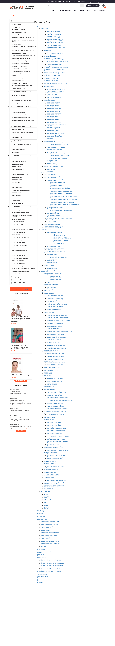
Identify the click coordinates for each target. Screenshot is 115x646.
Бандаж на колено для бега (54, 301)
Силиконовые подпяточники (54, 380)
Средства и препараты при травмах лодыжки (52, 570)
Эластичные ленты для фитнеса (55, 232)
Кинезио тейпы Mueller (52, 128)
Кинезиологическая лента (53, 127)
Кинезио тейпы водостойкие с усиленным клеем (56, 67)
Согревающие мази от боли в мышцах (60, 198)
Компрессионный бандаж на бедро (56, 353)
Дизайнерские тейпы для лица (54, 45)
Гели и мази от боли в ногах (54, 425)
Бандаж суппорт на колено (54, 309)
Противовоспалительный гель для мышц (57, 450)
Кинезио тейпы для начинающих (52, 58)
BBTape (46, 494)
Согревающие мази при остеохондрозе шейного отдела (64, 204)
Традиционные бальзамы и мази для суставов (55, 411)
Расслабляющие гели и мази (51, 453)
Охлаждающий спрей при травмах (59, 144)
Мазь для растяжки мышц (53, 442)
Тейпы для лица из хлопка (53, 31)
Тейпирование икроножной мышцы (50, 541)
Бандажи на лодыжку (49, 369)
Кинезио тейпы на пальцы (53, 111)
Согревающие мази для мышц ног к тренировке (62, 202)
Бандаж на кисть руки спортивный (55, 336)
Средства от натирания (50, 413)
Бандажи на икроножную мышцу (52, 367)
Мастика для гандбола (49, 417)
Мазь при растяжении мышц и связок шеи (57, 441)
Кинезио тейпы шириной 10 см (51, 77)
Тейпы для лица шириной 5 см (55, 39)
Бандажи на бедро (48, 351)
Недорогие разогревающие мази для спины (61, 400)
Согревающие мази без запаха (58, 190)
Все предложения (21, 380)
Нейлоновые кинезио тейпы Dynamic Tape (54, 72)
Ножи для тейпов (51, 287)
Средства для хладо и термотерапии (53, 166)
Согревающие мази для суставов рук (59, 205)
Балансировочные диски (53, 249)
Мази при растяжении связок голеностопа (57, 216)
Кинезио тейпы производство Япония (56, 135)
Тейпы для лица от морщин (54, 34)
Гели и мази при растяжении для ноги (56, 428)
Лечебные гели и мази (49, 468)
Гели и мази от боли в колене (54, 420)
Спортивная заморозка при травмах (56, 147)
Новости (81, 11)
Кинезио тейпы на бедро (53, 116)
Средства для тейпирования (51, 284)
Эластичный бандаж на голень (55, 364)
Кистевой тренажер (52, 267)
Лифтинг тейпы (47, 50)
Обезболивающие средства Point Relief (54, 226)
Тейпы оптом (50, 138)
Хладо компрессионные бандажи (52, 165)
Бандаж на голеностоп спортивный (56, 322)
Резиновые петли (54, 245)
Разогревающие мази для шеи (55, 395)
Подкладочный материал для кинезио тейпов (55, 83)
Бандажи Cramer (48, 373)
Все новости (20, 431)
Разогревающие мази (49, 389)
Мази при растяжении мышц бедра (56, 439)
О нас (53, 11)
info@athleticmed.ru (55, 1)
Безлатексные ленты (58, 243)
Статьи (88, 11)
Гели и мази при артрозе (53, 474)
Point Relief (46, 496)
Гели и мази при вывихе (50, 463)
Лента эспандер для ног (59, 235)
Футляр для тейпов (52, 94)
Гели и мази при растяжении (51, 427)
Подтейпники (50, 274)
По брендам (44, 493)
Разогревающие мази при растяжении (56, 405)
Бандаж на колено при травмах (55, 306)
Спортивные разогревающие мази (55, 406)
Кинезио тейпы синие (52, 121)
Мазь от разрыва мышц (53, 444)
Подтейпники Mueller (55, 276)
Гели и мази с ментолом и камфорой (53, 471)
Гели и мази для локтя (49, 477)
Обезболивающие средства (48, 172)
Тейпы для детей (48, 66)
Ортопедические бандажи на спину (56, 345)
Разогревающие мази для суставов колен (57, 408)
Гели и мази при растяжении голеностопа (57, 435)
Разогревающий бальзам (53, 215)
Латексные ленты (57, 242)
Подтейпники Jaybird (55, 278)
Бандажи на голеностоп (50, 312)
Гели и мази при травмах (50, 452)
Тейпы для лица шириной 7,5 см (55, 41)
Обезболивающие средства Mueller (53, 227)
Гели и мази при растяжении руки (55, 433)
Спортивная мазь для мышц (51, 483)
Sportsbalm (46, 507)
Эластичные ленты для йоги (54, 246)
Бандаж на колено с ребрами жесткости (57, 304)
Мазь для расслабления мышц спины (56, 455)
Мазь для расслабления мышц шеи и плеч (58, 457)
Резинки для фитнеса (49, 231)
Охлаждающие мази (52, 152)
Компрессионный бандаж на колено (56, 303)
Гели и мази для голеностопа (51, 475)
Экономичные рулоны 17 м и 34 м (55, 44)
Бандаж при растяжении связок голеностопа (58, 320)
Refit (45, 502)
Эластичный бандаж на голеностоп (56, 314)
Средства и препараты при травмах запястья (52, 563)
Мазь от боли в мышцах (53, 209)
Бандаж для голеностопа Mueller (55, 323)
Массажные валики (52, 262)
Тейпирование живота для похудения (50, 532)
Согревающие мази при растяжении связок (61, 191)
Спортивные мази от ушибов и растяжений (58, 436)
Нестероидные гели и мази (51, 469)
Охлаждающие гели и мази (51, 150)
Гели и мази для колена (50, 472)
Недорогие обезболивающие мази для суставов (59, 218)
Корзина (39, 552)
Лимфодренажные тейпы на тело (55, 55)
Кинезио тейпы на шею (53, 110)
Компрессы (50, 171)
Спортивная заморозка (49, 141)
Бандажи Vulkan (48, 375)
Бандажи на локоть (48, 325)
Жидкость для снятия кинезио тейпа (56, 89)
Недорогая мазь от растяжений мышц (56, 438)
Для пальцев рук (51, 270)
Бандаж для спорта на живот (51, 350)
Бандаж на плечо (48, 329)
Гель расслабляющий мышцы (54, 458)
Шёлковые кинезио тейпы (50, 70)
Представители (41, 516)
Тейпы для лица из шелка (53, 33)
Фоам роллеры (51, 260)
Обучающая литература (47, 490)
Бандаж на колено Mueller (53, 311)
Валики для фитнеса (52, 259)
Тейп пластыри (51, 281)
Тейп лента (50, 125)
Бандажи (43, 292)
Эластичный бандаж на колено (55, 295)
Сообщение (40, 573)
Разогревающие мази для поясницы (56, 402)
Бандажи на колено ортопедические (56, 296)
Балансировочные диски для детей (56, 251)
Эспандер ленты (54, 234)
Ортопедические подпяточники (55, 378)
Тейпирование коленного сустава (49, 524)
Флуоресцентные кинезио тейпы (52, 74)
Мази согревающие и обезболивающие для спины (63, 194)
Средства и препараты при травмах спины (52, 559)
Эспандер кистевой (52, 268)
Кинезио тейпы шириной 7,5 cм (52, 75)
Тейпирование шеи (45, 538)
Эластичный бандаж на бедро (54, 358)
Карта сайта (40, 554)
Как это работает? (45, 491)
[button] (56, 11)
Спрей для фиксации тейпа (54, 92)
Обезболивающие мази (50, 177)
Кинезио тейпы (44, 28)
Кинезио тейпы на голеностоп (54, 105)
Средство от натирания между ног (55, 414)
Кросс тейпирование (46, 527)
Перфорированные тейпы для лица (56, 47)
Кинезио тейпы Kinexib (52, 132)
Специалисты (40, 582)
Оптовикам (40, 513)
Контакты (102, 11)
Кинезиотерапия (45, 548)
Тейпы (48, 282)
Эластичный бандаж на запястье (55, 334)
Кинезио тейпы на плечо (53, 103)
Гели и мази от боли (49, 419)
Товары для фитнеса (46, 229)
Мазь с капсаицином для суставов (55, 466)
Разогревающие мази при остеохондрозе (57, 397)
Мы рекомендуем (41, 557)
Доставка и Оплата (42, 511)
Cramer (45, 501)
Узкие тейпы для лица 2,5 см (54, 37)
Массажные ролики (52, 254)
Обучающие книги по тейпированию (53, 99)
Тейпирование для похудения (48, 526)
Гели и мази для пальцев (50, 479)
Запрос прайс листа (42, 576)
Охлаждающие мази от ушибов (58, 154)
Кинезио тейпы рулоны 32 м (51, 80)
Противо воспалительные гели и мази (53, 447)
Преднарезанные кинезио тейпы (52, 81)
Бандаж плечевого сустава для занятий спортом (59, 331)
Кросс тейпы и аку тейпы (50, 56)
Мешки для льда (51, 169)
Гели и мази (44, 387)
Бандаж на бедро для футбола (55, 359)
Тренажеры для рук (49, 265)
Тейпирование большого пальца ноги (50, 543)
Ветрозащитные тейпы (49, 86)
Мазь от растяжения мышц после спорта (57, 446)
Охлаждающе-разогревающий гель (59, 161)
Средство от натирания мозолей (55, 416)
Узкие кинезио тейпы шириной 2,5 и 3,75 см (55, 59)
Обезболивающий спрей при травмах (59, 146)
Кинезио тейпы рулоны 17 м (51, 78)
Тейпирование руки (46, 533)
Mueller (45, 497)
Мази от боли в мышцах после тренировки (61, 210)
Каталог (61, 11)
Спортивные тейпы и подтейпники (52, 273)
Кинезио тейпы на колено (53, 102)
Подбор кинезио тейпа (49, 100)
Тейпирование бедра (46, 537)
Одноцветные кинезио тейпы (54, 63)
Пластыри (43, 546)
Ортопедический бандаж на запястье (56, 337)
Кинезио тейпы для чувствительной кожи (54, 69)
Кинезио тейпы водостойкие (54, 122)
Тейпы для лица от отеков (53, 36)
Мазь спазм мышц (48, 488)
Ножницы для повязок (52, 289)
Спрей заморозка (51, 221)
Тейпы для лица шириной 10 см (55, 42)
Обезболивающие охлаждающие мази (57, 179)
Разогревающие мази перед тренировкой (57, 391)
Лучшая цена (40, 510)
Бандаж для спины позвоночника (55, 347)
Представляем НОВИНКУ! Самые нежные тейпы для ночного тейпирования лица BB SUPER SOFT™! (20, 419)
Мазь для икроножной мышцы (51, 486)
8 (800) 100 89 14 (81, 1)
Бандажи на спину (48, 340)
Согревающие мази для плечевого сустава (61, 193)
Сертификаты (40, 584)
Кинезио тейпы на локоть (53, 114)
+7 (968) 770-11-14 (69, 1)
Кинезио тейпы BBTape (53, 130)
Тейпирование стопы (46, 540)
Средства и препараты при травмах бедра (51, 568)
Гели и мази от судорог (50, 461)
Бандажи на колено (49, 293)
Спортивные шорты (49, 386)
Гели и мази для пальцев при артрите (56, 480)
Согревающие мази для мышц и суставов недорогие (63, 199)
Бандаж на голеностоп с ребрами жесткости (58, 317)
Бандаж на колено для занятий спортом (57, 300)
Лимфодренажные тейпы (50, 52)
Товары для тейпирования (50, 88)
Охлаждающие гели (52, 160)
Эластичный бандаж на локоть (54, 326)
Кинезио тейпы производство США (56, 136)
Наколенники (47, 366)
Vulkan (45, 504)
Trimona (46, 508)
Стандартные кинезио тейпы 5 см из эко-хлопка (56, 61)
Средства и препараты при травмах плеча (51, 560)
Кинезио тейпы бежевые (53, 119)
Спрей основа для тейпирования (55, 91)
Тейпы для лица (48, 30)
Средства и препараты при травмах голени (52, 566)
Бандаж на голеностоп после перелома (57, 315)
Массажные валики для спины (57, 263)
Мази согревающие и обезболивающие (60, 188)
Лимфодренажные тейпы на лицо (55, 53)
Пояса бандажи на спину (53, 342)
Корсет (48, 344)
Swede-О (46, 505)
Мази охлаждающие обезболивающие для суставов (63, 196)
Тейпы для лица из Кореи (53, 48)
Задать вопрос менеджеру (44, 551)
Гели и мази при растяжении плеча (56, 431)
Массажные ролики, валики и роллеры (54, 253)
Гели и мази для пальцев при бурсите (56, 482)
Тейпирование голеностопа (48, 529)
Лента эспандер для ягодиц (60, 237)
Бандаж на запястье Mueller (54, 339)
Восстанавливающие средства (51, 409)
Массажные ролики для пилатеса (58, 257)
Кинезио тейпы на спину (53, 107)
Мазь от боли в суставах (53, 212)
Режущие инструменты (49, 285)
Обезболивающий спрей (50, 220)
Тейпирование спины (46, 522)
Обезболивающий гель (49, 174)
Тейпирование (44, 271)
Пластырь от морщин (49, 85)
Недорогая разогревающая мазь (55, 403)
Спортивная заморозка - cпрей (55, 143)
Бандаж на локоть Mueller (53, 328)
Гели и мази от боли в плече (54, 422)
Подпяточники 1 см (52, 383)
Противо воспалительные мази (55, 207)
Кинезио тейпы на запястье (54, 113)
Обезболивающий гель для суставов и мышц (58, 176)
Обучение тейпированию (43, 518)
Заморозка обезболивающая (54, 149)
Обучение (94, 11)
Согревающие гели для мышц (57, 201)
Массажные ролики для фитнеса (58, 256)
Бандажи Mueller (48, 372)
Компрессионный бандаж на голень (56, 362)
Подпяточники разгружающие (54, 381)
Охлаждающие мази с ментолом (58, 158)
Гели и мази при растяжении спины (56, 430)
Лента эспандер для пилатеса (61, 240)
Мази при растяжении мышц (54, 213)
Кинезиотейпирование (46, 544)
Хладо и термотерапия (46, 139)
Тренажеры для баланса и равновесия (54, 248)
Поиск (38, 555)
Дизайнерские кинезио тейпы (54, 64)
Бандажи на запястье (49, 333)
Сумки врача (47, 290)
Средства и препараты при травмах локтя (51, 562)
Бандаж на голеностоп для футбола (56, 318)
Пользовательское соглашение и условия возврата (50, 571)
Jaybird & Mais (47, 499)
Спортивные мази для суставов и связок (54, 485)
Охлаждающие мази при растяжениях (60, 155)
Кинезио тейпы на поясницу (54, 108)
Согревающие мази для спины (58, 183)
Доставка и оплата (71, 11)
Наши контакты (41, 549)
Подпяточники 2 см (52, 384)
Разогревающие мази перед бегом (56, 394)
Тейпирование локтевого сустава (49, 535)
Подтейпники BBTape (55, 279)
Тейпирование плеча (46, 530)
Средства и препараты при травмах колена (52, 565)
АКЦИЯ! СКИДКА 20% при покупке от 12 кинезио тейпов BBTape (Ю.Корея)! (19, 393)
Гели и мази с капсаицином (51, 464)
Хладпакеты (50, 168)
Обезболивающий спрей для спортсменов (58, 223)
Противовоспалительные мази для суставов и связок (60, 449)
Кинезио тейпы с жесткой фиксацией (56, 124)
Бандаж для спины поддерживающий (56, 348)
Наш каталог (40, 26)
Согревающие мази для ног (57, 185)
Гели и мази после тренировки (51, 460)
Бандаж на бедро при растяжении (55, 356)
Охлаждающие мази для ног (57, 157)
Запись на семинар (42, 574)
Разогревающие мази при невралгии (56, 392)
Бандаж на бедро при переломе (55, 355)
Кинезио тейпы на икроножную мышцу (57, 118)
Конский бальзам (51, 163)
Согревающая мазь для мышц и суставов (60, 187)
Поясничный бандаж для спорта (52, 370)
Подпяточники (47, 377)
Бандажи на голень (49, 361)
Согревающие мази (52, 180)
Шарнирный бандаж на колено (55, 298)
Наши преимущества (42, 577)
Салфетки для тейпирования (54, 96)
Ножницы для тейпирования (54, 97)
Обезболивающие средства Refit (52, 224)
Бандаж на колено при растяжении (56, 307)
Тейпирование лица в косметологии (50, 521)
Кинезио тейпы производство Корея (56, 133)
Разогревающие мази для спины (55, 398)
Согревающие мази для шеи (57, 182)
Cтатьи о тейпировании (43, 519)
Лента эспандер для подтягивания (62, 238)
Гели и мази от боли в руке (54, 424)
